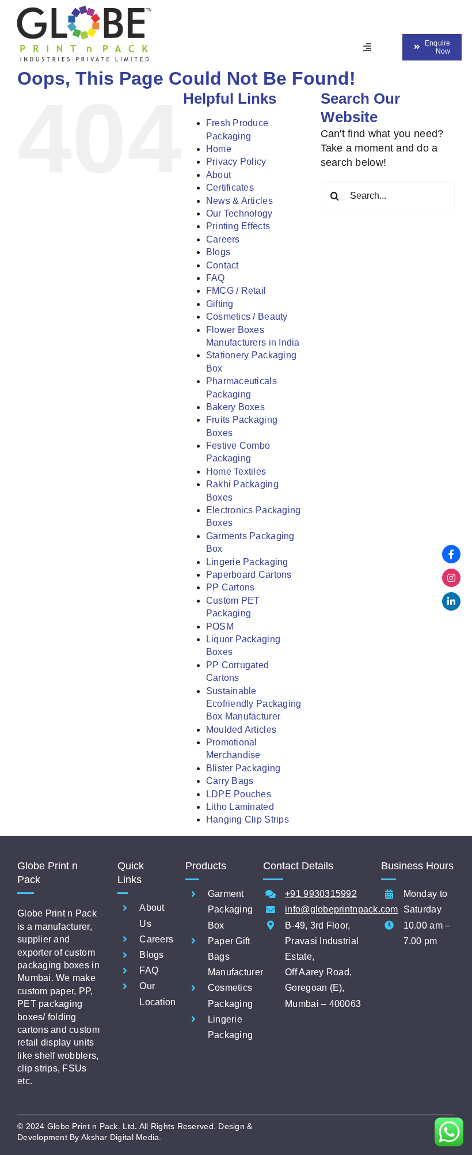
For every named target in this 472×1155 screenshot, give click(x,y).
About (218, 175)
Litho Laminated (240, 807)
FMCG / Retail (236, 291)
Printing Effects (238, 226)
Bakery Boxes (235, 407)
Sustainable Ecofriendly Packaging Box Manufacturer (254, 704)
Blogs (218, 252)
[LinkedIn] (451, 601)
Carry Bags (230, 781)
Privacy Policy (236, 161)
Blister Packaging (243, 768)
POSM (220, 626)
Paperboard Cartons (249, 575)
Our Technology (239, 213)
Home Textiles (236, 471)
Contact (222, 265)
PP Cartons (230, 587)
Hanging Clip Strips (247, 819)
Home (218, 149)
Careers (223, 239)
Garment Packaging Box (230, 909)
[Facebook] (451, 554)
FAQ (215, 278)
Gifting (220, 304)
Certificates (230, 187)
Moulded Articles (241, 729)
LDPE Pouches (238, 794)
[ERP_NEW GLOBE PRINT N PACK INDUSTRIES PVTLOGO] (84, 11)
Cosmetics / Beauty (247, 316)
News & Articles (239, 201)
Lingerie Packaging (247, 562)
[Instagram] (451, 578)
